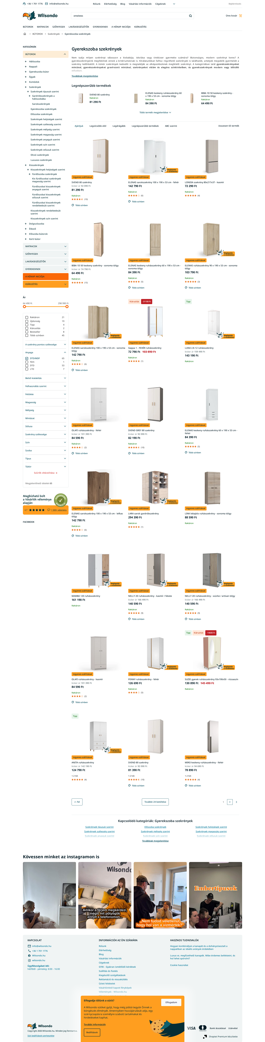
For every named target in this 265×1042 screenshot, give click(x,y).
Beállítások (92, 1032)
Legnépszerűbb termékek (145, 125)
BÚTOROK (30, 54)
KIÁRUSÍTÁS (31, 284)
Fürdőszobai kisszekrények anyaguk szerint (46, 188)
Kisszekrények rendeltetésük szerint (46, 212)
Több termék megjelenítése (154, 112)
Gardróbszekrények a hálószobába (43, 97)
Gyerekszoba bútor (39, 71)
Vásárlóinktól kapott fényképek (115, 987)
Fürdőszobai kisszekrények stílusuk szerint (46, 196)
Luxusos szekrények (41, 159)
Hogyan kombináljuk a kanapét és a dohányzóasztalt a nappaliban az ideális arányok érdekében (198, 947)
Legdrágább (119, 125)
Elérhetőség (110, 3)
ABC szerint (171, 125)
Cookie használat (179, 965)
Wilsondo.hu (38, 955)
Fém (47, 361)
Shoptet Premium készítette (223, 1036)
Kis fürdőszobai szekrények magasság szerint (46, 180)
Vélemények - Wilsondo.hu (113, 991)
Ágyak (32, 76)
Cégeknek (160, 3)
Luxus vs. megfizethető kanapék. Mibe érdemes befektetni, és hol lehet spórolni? (202, 957)
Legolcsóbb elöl (98, 125)
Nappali (33, 66)
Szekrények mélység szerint (45, 129)
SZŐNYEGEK (31, 253)
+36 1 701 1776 (40, 950)
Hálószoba (34, 61)
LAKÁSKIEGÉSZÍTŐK (35, 261)
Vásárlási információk (140, 3)
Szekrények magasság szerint (46, 134)
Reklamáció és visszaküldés (113, 979)
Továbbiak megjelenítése (155, 840)
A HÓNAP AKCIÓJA (34, 276)
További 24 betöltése (155, 801)
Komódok (34, 81)
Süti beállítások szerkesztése (41, 1035)
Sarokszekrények (41, 103)
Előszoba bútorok (38, 233)
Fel (78, 801)
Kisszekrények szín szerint (44, 218)
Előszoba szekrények (41, 114)
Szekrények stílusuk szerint (45, 149)
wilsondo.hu (38, 960)
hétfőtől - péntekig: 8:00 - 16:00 (44, 967)
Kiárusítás (47, 328)
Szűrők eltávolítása (44, 472)
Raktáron (47, 317)
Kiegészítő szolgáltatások (112, 975)
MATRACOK (31, 246)
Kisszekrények (36, 165)
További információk (95, 1024)
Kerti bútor (35, 238)
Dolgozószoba (36, 223)
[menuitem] (28, 27)
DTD (47, 365)
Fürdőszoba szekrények (44, 174)
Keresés (190, 15)
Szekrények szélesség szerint (46, 124)
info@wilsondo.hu (41, 946)
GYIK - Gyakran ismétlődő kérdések (117, 966)
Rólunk (96, 3)
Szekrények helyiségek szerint (46, 119)
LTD (47, 368)
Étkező (32, 228)
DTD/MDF (47, 358)
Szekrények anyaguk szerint (45, 139)
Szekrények (35, 87)
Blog (122, 3)
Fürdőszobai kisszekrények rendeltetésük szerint (46, 204)
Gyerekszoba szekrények (43, 109)
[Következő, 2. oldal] (230, 802)
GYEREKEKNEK (32, 269)
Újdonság (47, 321)
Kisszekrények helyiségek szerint (48, 169)
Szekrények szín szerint (43, 144)
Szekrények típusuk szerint (45, 91)
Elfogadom (171, 1002)
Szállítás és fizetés (108, 970)
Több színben (47, 335)
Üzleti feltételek (107, 983)
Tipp (47, 324)
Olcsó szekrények (40, 154)
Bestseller (47, 331)
